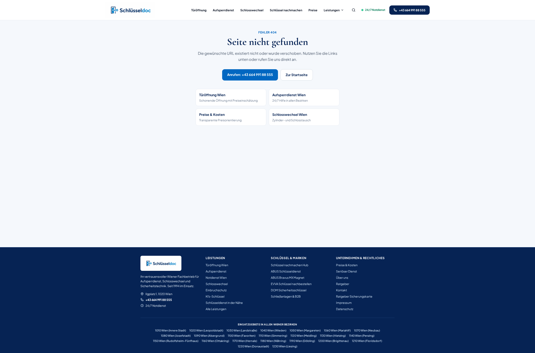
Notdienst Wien (216, 277)
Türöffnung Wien (217, 265)
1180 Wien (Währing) (273, 341)
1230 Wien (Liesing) (284, 346)
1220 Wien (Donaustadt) (253, 346)
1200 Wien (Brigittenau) (333, 341)
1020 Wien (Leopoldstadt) (206, 330)
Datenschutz (344, 309)
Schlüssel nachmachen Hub (289, 265)
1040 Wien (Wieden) (273, 330)
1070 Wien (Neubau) (367, 330)
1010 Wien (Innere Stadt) (170, 330)
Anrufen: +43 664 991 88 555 (250, 74)
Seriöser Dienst (346, 271)
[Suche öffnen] (353, 10)
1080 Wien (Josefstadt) (176, 335)
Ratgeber (342, 284)
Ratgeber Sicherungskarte (354, 296)
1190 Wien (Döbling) (302, 341)
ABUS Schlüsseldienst (286, 271)
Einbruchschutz (216, 290)
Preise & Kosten (347, 265)
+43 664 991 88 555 (158, 300)
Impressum (344, 302)
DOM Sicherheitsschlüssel (288, 290)
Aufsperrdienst (223, 10)
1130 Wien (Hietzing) (333, 335)
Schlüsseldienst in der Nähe (224, 302)
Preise (312, 10)
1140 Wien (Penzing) (361, 335)
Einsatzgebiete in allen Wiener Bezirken (267, 324)
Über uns (342, 277)
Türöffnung (198, 10)
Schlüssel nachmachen (286, 10)
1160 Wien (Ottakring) (215, 341)
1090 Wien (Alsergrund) (209, 335)
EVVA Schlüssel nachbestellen (291, 284)
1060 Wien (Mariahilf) (337, 330)
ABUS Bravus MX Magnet (287, 277)
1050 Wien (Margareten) (305, 330)
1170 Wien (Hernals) (244, 341)
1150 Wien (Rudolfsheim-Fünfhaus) (175, 341)
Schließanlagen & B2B (286, 296)
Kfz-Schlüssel (215, 296)
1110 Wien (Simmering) (273, 335)
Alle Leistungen (216, 309)
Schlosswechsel (252, 10)
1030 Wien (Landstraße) (242, 330)
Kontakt (341, 290)
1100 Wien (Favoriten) (241, 335)
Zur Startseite (297, 75)
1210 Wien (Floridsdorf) (367, 341)
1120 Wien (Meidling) (303, 335)
